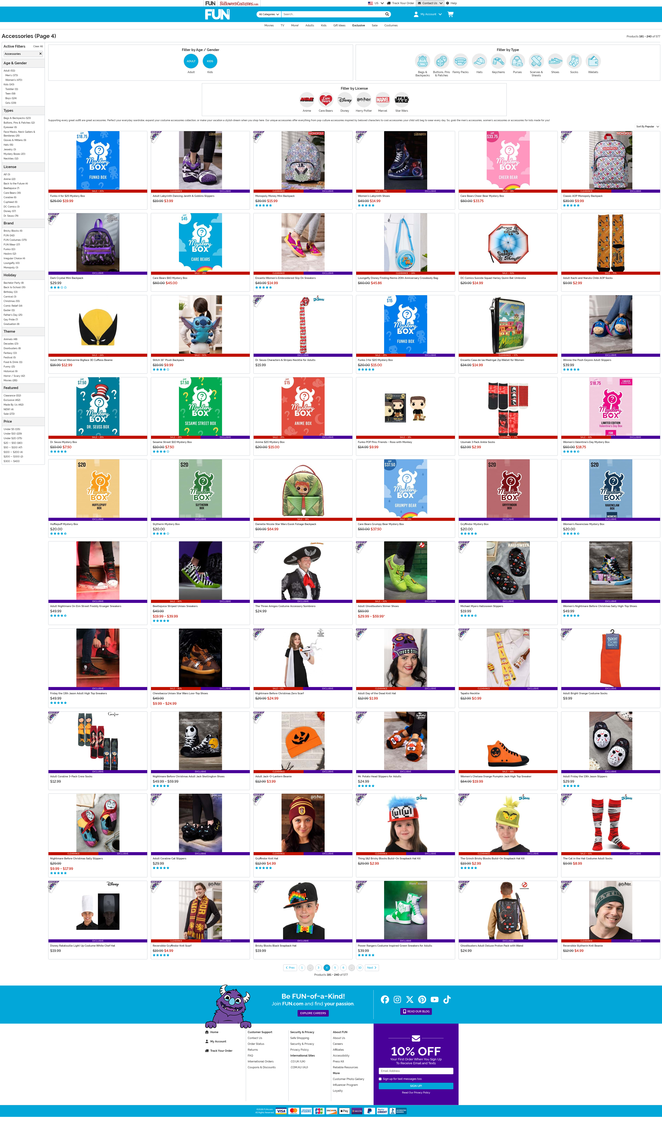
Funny (7, 366)
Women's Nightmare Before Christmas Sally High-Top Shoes (600, 606)
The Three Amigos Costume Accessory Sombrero (285, 606)
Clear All (38, 46)
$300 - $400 (12, 461)
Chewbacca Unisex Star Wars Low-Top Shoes (180, 693)
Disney (7, 211)
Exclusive (9, 400)
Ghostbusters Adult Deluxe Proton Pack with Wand (491, 945)
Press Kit (338, 1061)
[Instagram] (397, 999)
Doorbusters (10, 348)
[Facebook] (385, 999)
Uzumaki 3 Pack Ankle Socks (477, 442)
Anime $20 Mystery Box (270, 442)
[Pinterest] (422, 999)
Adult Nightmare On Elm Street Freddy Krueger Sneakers (85, 606)
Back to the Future (14, 183)
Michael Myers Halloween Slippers (481, 606)
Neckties (9, 158)
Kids (6, 84)
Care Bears (10, 192)
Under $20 (10, 438)
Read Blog (418, 1011)
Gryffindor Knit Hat (266, 858)
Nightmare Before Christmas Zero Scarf (279, 693)
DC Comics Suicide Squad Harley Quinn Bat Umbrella (493, 278)
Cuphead (9, 202)
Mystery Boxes (12, 154)
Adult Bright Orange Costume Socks (585, 693)
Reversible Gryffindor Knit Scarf (172, 945)
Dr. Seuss (9, 215)
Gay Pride (9, 319)
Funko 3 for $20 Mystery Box (375, 360)
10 (360, 967)
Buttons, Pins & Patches (17, 122)
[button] (427, 14)
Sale (6, 413)
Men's (8, 75)
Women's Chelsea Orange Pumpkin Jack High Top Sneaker (495, 776)
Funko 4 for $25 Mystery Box (67, 196)
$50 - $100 (11, 447)
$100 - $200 (11, 452)
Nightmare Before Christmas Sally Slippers (76, 858)
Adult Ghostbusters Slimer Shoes (378, 606)
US (376, 3)
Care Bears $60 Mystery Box (170, 278)
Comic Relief (11, 305)
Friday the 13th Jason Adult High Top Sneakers (78, 693)
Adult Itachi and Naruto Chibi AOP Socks (588, 278)
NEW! (7, 409)
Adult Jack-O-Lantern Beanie (273, 776)
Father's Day (11, 315)
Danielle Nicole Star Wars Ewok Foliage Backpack (285, 524)
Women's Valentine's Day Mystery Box (586, 442)
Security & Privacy (302, 1044)
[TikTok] (447, 999)
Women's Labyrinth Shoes (374, 196)
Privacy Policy (299, 1049)
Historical (9, 371)
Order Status (256, 1044)
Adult (7, 70)
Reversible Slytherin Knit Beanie (583, 945)
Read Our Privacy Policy (416, 1092)
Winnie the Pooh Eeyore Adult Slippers (587, 360)
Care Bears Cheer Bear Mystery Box (482, 196)
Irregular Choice (13, 258)
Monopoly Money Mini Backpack (275, 196)
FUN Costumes (12, 240)
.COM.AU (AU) (299, 1067)
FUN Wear (9, 244)
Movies (8, 380)
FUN (6, 235)
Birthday (8, 292)
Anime (7, 179)
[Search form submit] (387, 14)
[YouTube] (434, 999)
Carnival (8, 296)
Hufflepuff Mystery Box (64, 524)
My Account (218, 1041)
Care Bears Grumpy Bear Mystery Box (381, 524)
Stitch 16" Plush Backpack (168, 360)
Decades (9, 343)
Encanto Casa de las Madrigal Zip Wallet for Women (492, 360)
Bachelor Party (12, 282)
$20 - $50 (10, 443)
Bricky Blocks (11, 230)
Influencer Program (345, 1085)
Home (214, 1032)
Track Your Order (403, 3)
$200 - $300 (12, 456)
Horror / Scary (12, 376)
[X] (410, 999)
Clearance (9, 395)
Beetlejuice (10, 188)
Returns (253, 1049)
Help (454, 3)
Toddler (9, 89)
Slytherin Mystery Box (166, 524)
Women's (10, 80)
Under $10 (10, 433)
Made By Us (10, 404)
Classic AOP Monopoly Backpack (583, 196)
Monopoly (9, 267)
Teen (8, 93)
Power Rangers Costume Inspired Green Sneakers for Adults (395, 945)
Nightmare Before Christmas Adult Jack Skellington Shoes (188, 776)
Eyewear (8, 127)
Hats (6, 144)
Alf (5, 174)
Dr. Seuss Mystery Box (63, 442)
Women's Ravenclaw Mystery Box (583, 524)
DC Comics (10, 206)
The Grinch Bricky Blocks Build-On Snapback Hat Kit (492, 858)
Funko (7, 249)
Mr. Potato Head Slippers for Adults (379, 776)
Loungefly (9, 263)
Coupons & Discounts (262, 1067)
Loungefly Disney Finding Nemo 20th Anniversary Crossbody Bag (398, 278)
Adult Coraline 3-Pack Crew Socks (71, 776)
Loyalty (338, 1090)
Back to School (12, 287)
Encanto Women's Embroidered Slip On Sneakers (285, 278)
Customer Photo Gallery (348, 1079)
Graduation (10, 324)
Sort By (645, 126)
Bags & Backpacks (14, 118)
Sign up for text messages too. (402, 1078)
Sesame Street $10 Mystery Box (172, 442)
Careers (338, 1044)
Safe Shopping (299, 1038)
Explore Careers (313, 1013)
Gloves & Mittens (13, 140)
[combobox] (333, 14)
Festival (8, 357)
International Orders (261, 1061)
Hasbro (8, 253)
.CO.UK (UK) (297, 1061)
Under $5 (9, 429)
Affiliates (338, 1049)
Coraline (8, 197)
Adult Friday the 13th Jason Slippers (585, 776)
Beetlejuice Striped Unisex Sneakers (175, 606)
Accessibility (341, 1055)
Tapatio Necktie (470, 693)
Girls (7, 103)
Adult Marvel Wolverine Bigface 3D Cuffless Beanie (81, 360)
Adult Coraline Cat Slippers (169, 858)
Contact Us (430, 3)
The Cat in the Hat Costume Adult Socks (587, 858)
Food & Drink (11, 362)
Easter (7, 310)
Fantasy (8, 353)
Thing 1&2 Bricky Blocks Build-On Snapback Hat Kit (389, 858)
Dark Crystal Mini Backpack (66, 278)
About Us (339, 1038)
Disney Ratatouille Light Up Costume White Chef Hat (82, 945)
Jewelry (8, 149)
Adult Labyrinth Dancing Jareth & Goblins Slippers (183, 196)
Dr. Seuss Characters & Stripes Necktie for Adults (285, 360)
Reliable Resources (345, 1067)
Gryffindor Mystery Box (474, 524)
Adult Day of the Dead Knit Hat (377, 693)
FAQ (250, 1055)
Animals (8, 339)
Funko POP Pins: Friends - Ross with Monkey (385, 442)
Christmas (9, 301)
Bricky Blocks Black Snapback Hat (276, 945)
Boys (8, 98)
